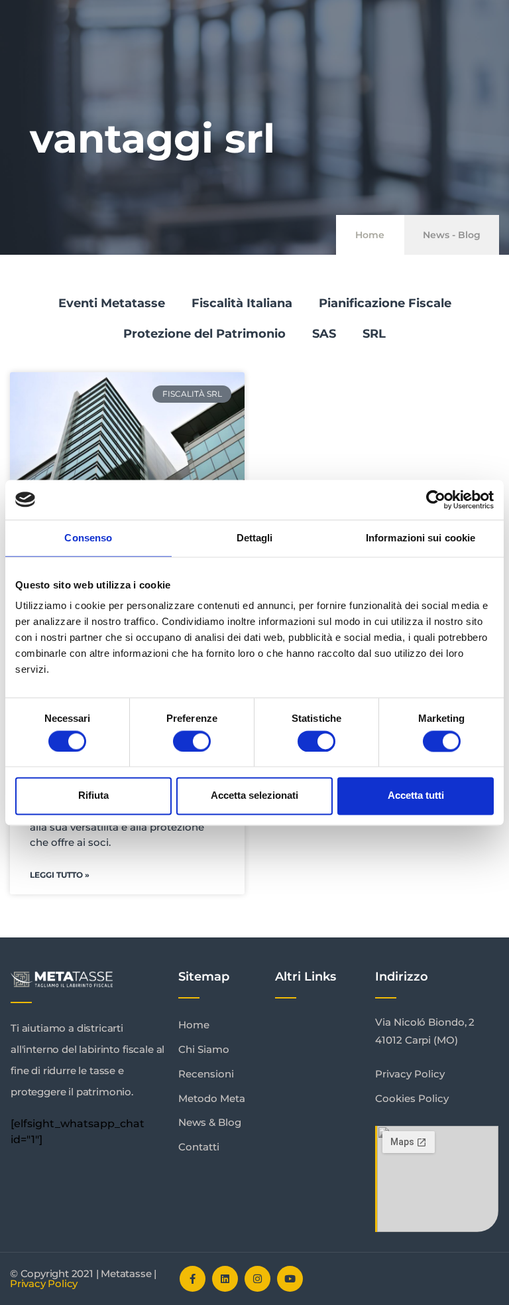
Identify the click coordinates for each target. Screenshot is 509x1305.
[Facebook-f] (192, 1279)
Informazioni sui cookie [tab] (420, 537)
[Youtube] (290, 1279)
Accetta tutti (416, 795)
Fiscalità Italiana (242, 303)
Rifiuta (93, 795)
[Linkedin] (225, 1279)
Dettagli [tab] (255, 537)
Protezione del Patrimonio (204, 333)
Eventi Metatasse (111, 303)
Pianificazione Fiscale (385, 303)
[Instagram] (257, 1279)
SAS (324, 333)
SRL (374, 333)
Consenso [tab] (88, 537)
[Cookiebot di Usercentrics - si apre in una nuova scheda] (436, 500)
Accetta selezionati (254, 795)
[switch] (192, 741)
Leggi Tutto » (59, 875)
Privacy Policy (44, 1283)
